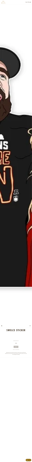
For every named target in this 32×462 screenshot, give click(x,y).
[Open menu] (30, 2)
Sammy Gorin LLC (16, 340)
